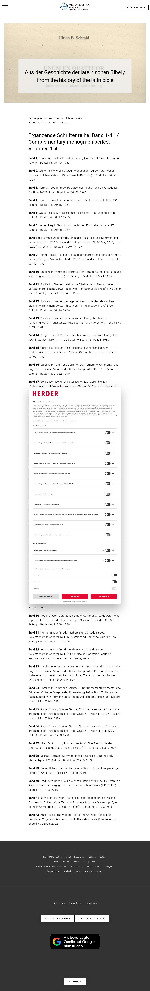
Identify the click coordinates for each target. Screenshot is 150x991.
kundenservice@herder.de (81, 866)
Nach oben (75, 981)
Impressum (91, 903)
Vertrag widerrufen (57, 918)
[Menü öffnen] (5, 6)
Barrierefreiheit (76, 903)
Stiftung (92, 857)
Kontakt (102, 857)
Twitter (77, 871)
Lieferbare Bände (135, 7)
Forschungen (79, 857)
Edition (59, 857)
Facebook (67, 871)
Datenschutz (59, 903)
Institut (68, 857)
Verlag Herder (89, 862)
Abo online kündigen (103, 866)
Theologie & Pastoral (71, 862)
